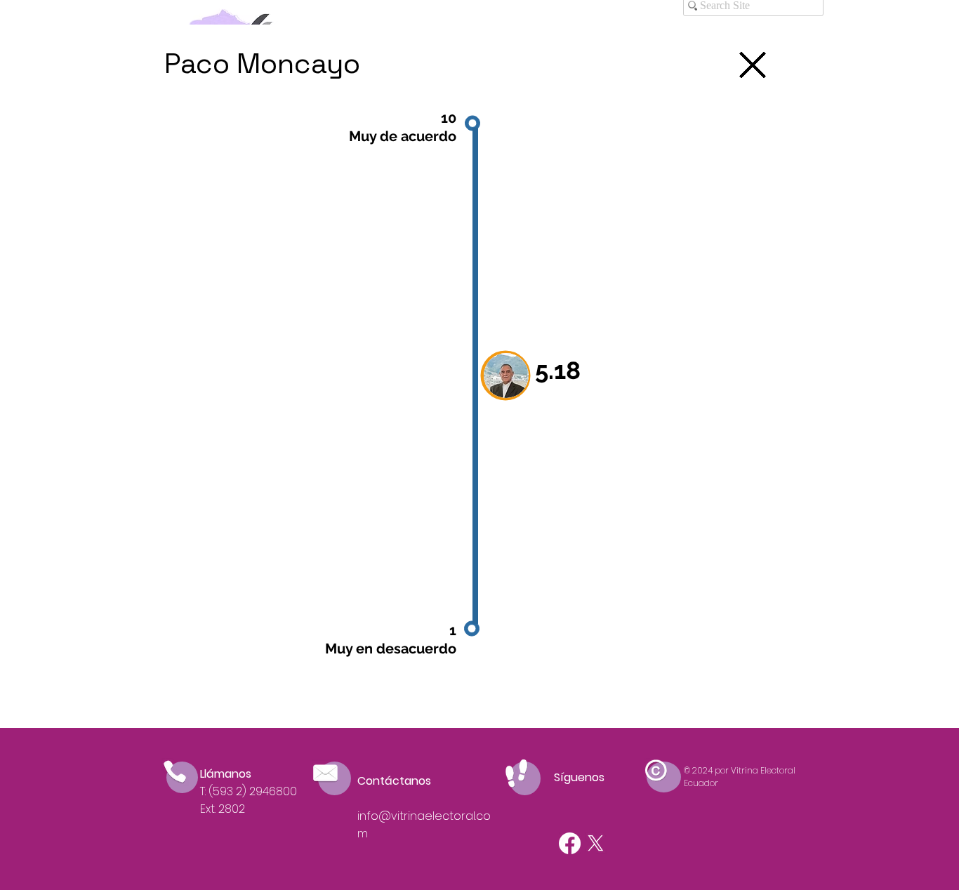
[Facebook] (570, 843)
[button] (506, 375)
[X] (596, 843)
